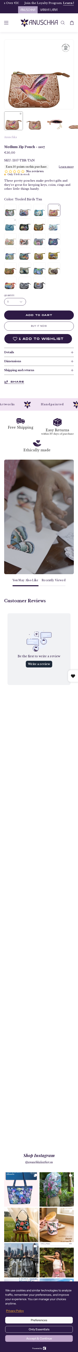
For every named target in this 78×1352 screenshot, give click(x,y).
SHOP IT (21, 1189)
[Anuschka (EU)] (39, 23)
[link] (21, 1189)
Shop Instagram (39, 1155)
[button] (63, 23)
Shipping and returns (19, 370)
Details (9, 352)
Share (17, 381)
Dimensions (12, 361)
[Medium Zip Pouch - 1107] (13, 120)
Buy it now (39, 325)
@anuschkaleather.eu (39, 1162)
